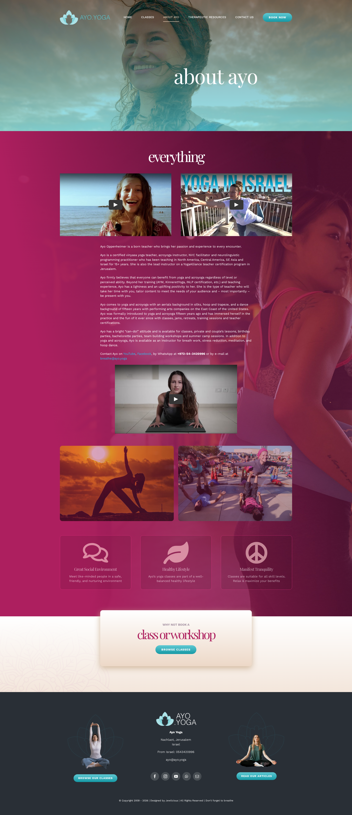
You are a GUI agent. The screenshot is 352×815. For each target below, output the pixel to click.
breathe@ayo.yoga (113, 358)
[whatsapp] (186, 776)
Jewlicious (172, 800)
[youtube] (176, 776)
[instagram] (165, 776)
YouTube (129, 354)
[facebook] (155, 776)
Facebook (144, 354)
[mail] (197, 776)
